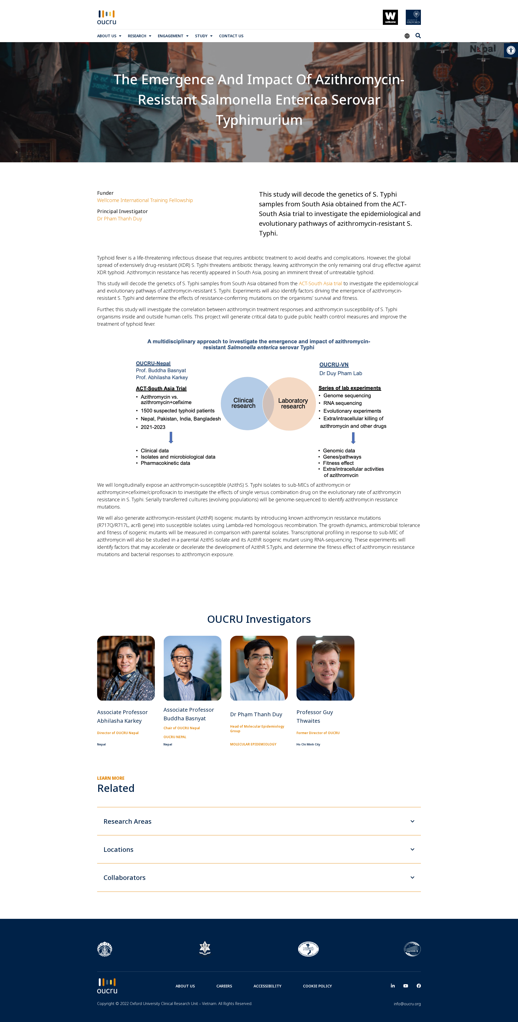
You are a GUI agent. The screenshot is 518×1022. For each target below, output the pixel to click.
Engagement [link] (170, 35)
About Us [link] (106, 35)
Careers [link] (224, 986)
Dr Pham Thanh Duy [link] (119, 218)
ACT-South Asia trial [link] (320, 283)
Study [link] (201, 35)
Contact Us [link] (231, 35)
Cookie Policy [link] (317, 986)
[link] (511, 50)
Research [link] (137, 35)
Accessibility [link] (267, 986)
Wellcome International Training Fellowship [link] (145, 200)
